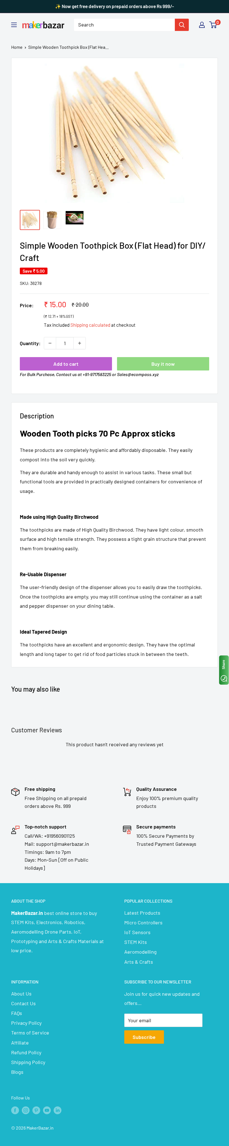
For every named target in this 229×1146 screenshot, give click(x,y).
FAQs (16, 1013)
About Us (21, 993)
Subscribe (144, 1037)
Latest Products (142, 913)
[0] (213, 24)
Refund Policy (26, 1052)
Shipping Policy (28, 1062)
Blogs (17, 1072)
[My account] (202, 25)
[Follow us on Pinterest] (36, 1110)
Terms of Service (30, 1032)
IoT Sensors (137, 932)
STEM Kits (135, 942)
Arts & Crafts (138, 962)
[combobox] (124, 25)
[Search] (182, 25)
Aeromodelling (140, 952)
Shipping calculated (90, 325)
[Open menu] (14, 25)
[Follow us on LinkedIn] (57, 1110)
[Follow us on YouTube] (47, 1110)
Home (17, 47)
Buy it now (163, 364)
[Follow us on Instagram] (26, 1110)
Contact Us (23, 1003)
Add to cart (65, 364)
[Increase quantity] (79, 343)
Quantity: (30, 343)
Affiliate (20, 1043)
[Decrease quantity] (50, 343)
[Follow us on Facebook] (15, 1110)
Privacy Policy (26, 1023)
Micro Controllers (143, 922)
